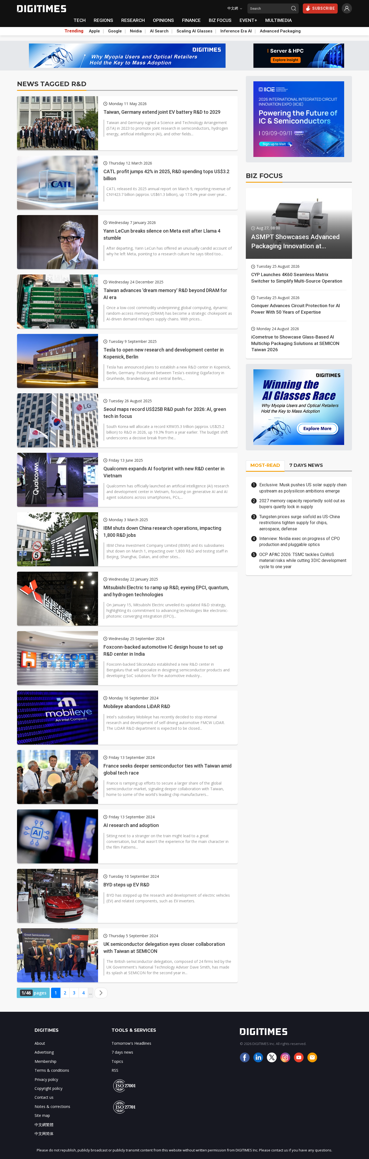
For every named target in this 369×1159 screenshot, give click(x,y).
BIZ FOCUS (220, 20)
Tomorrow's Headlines (131, 1043)
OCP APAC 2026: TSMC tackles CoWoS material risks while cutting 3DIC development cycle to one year (302, 560)
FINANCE (191, 20)
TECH (79, 20)
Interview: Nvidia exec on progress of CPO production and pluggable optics (299, 541)
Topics (117, 1061)
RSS (115, 1070)
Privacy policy (46, 1079)
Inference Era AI (236, 31)
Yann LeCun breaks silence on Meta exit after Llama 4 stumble (161, 234)
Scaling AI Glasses (194, 31)
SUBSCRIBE (323, 8)
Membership (45, 1061)
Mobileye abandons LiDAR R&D (136, 706)
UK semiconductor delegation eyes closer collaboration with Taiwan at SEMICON (164, 947)
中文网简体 (44, 1133)
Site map (42, 1115)
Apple (94, 31)
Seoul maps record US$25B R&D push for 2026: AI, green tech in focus (164, 412)
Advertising (44, 1052)
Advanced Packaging (280, 31)
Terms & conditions (52, 1070)
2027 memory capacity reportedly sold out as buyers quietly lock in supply (302, 503)
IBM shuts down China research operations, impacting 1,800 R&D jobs (162, 531)
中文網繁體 (44, 1124)
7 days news (122, 1052)
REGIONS (103, 20)
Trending (74, 31)
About (40, 1043)
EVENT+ (248, 20)
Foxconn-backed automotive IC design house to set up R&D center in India (163, 650)
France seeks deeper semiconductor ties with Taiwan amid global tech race (167, 769)
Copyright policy (48, 1088)
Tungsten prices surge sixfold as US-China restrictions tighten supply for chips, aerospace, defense (299, 522)
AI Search (159, 31)
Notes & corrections (52, 1106)
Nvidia (136, 31)
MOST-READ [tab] (265, 465)
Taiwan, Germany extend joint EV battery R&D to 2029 (161, 112)
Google (115, 31)
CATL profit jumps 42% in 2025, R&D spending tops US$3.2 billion (166, 175)
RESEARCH (133, 20)
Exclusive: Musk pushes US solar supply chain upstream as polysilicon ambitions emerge (303, 487)
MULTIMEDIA (278, 20)
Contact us (44, 1097)
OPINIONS (163, 20)
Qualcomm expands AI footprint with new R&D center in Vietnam (163, 472)
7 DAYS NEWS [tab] (306, 465)
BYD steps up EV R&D (126, 884)
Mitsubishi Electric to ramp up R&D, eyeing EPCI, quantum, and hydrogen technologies (166, 591)
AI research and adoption (131, 825)
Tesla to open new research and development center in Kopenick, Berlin (163, 353)
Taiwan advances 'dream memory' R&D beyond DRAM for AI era (165, 293)
